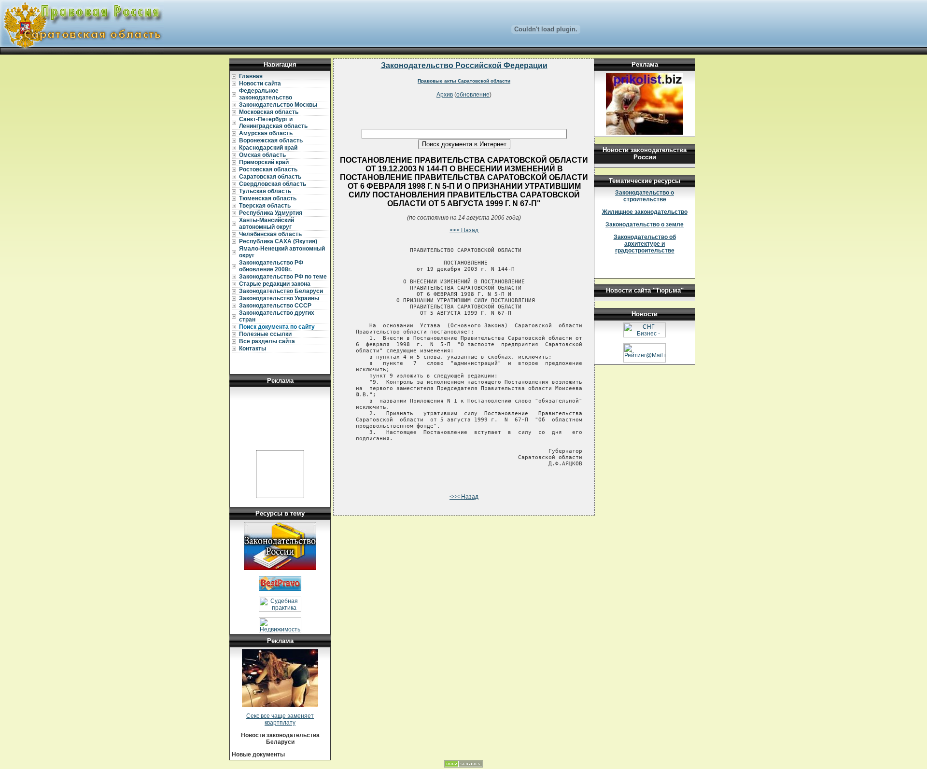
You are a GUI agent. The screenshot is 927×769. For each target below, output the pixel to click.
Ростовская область (268, 169)
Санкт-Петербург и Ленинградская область (273, 122)
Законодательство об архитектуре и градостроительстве (645, 244)
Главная (251, 76)
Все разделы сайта (267, 341)
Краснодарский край (268, 147)
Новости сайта (260, 83)
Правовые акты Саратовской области (464, 81)
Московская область (268, 112)
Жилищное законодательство (645, 212)
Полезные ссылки (265, 334)
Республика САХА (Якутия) (278, 241)
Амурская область (266, 133)
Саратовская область (270, 176)
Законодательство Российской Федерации (464, 65)
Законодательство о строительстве (644, 196)
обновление (473, 94)
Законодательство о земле (644, 224)
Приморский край (264, 162)
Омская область (262, 155)
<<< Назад (463, 230)
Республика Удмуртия (270, 213)
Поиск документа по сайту (277, 326)
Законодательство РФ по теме (283, 276)
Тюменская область (267, 198)
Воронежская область (271, 140)
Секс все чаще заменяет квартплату (280, 719)
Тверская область (265, 205)
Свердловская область (272, 184)
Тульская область (265, 191)
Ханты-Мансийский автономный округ (266, 223)
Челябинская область (270, 234)
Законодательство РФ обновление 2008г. (271, 266)
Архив (444, 94)
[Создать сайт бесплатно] (463, 765)
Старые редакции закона (274, 283)
